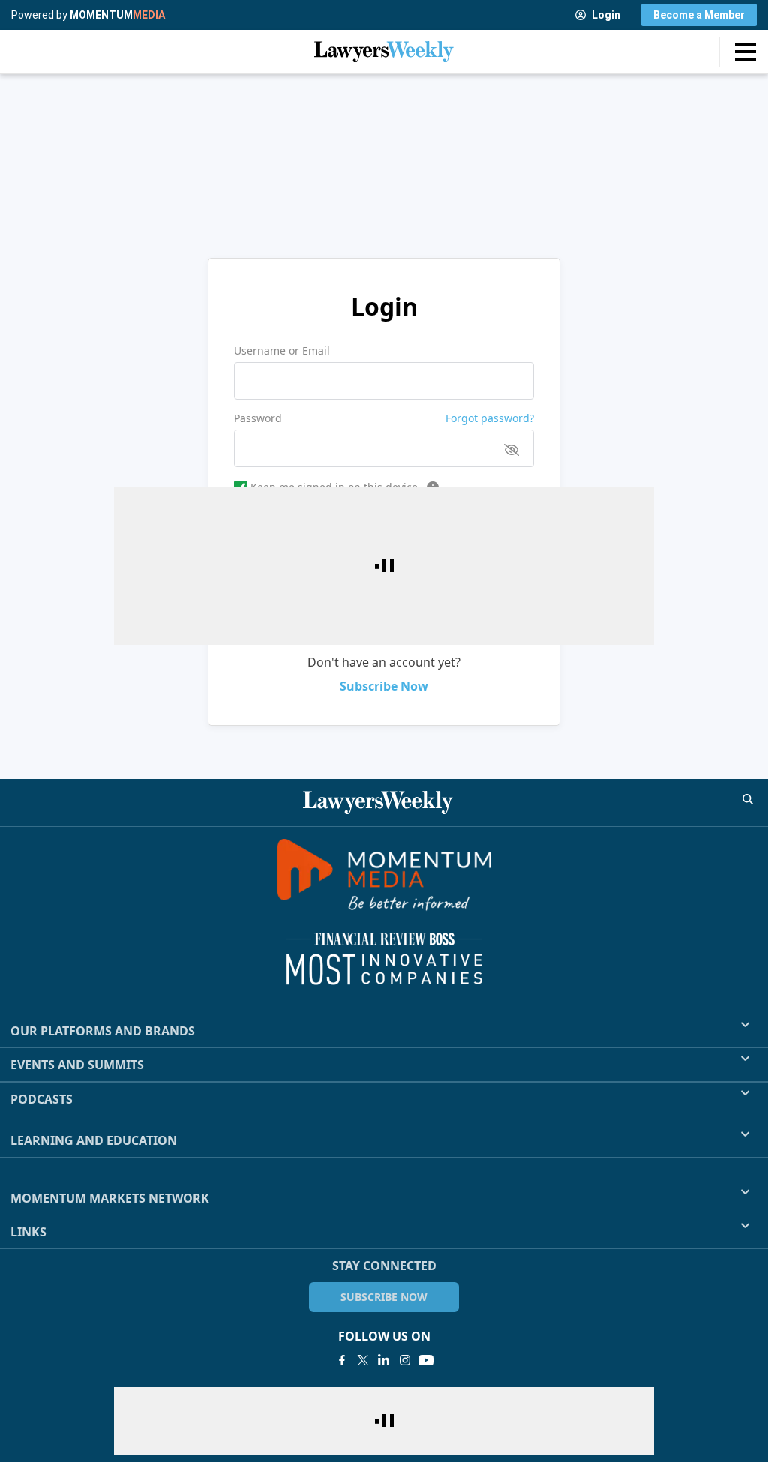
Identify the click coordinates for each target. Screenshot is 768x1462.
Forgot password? (490, 418)
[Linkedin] (384, 1360)
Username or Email (282, 350)
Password (258, 418)
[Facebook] (342, 1360)
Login (606, 15)
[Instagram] (405, 1360)
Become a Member (699, 15)
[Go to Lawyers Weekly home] (384, 51)
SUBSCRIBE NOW (384, 1297)
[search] (747, 799)
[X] (363, 1360)
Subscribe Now (384, 686)
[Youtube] (426, 1360)
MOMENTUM (117, 15)
